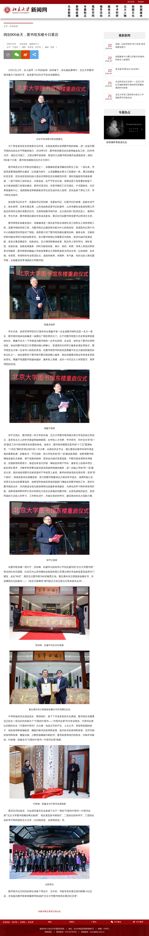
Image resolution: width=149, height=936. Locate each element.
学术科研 (117, 11)
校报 (50, 922)
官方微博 (139, 922)
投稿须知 (48, 932)
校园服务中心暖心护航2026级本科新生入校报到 (129, 58)
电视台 (71, 922)
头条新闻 (69, 11)
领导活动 (101, 11)
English (141, 2)
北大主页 (130, 2)
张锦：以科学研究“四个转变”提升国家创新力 (130, 45)
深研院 (22, 922)
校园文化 (133, 11)
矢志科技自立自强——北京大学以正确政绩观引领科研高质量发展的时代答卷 (129, 84)
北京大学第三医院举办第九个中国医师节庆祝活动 (129, 96)
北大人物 (125, 11)
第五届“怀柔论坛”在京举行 (127, 69)
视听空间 (93, 11)
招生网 (30, 922)
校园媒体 (141, 11)
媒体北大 (109, 11)
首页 (6, 26)
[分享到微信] (16, 54)
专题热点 (85, 11)
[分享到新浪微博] (25, 54)
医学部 (14, 922)
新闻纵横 (77, 11)
